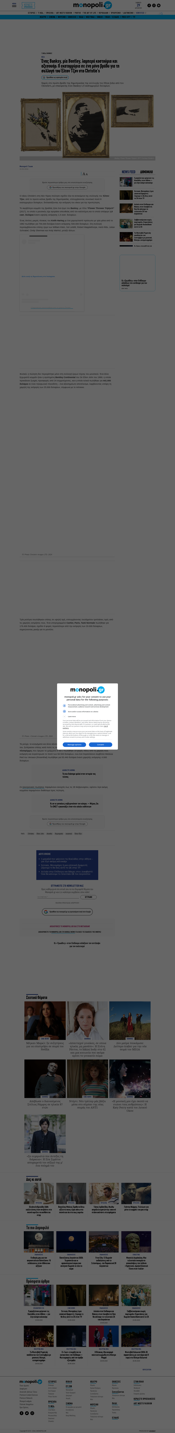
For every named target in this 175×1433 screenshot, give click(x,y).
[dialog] (87, 716)
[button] (87, 716)
